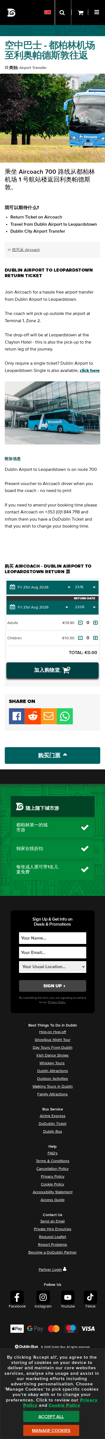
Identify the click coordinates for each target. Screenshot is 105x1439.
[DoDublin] (12, 13)
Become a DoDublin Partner (52, 1252)
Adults (12, 623)
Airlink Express (53, 1116)
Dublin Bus (52, 1132)
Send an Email (52, 1221)
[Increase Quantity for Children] (95, 638)
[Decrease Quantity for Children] (80, 638)
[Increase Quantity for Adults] (95, 623)
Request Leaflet (52, 1237)
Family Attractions (52, 1094)
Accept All (51, 1417)
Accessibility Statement (53, 1192)
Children (14, 638)
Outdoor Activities (52, 1079)
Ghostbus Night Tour (53, 1040)
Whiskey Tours (52, 1063)
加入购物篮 (47, 670)
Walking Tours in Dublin (52, 1086)
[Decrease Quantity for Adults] (80, 623)
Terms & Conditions (52, 1161)
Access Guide (53, 1200)
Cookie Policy (52, 1184)
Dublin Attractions (52, 1071)
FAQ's (53, 1153)
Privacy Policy (52, 1177)
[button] (97, 11)
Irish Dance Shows (52, 1055)
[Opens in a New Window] (33, 723)
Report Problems (52, 1245)
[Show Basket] (79, 12)
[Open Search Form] (63, 12)
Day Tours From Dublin (53, 1048)
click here (90, 370)
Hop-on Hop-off (52, 1032)
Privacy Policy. (57, 1002)
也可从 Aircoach (26, 250)
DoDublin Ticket (52, 1124)
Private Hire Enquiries (52, 1229)
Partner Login (50, 1270)
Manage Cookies (51, 1430)
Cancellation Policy (52, 1169)
